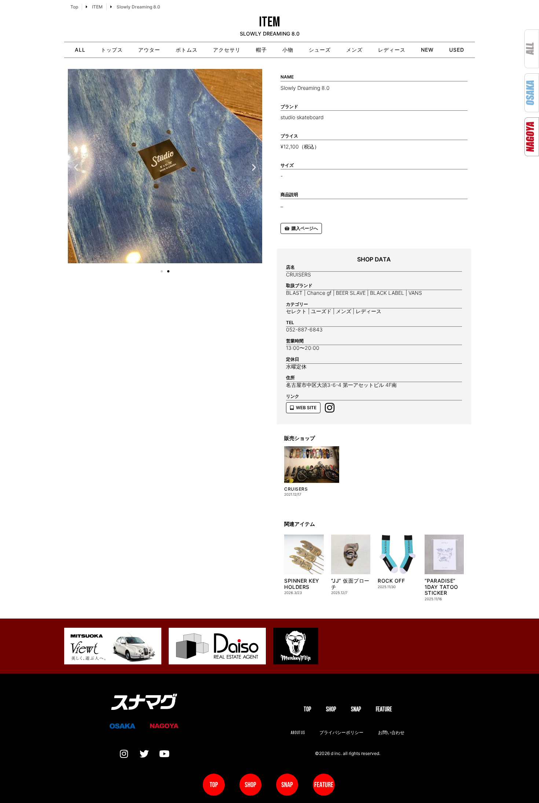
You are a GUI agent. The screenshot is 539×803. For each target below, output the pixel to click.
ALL (80, 50)
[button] (76, 167)
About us (298, 732)
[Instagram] (124, 753)
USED (456, 50)
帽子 (261, 50)
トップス (112, 50)
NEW (427, 50)
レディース (392, 50)
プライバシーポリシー (341, 732)
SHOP (331, 709)
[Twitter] (144, 753)
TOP (307, 709)
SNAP (356, 709)
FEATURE (384, 709)
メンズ (354, 50)
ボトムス (187, 50)
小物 (287, 50)
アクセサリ (227, 50)
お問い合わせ (391, 732)
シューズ (320, 50)
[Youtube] (164, 753)
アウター (149, 50)
